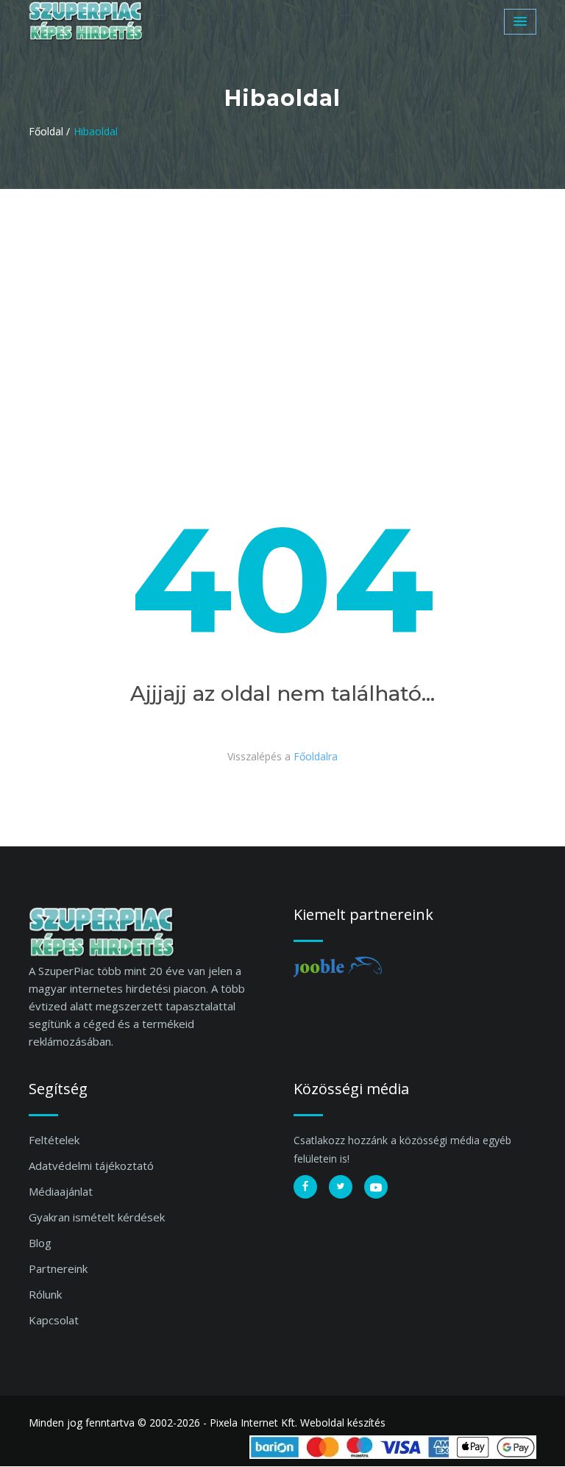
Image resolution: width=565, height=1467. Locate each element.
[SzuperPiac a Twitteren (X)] (340, 1187)
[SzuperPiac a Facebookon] (305, 1187)
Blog (40, 1242)
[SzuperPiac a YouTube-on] (376, 1187)
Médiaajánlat (61, 1191)
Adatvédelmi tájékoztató (91, 1165)
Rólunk (45, 1294)
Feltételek (54, 1139)
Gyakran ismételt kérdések (97, 1217)
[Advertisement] (282, 299)
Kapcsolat (54, 1320)
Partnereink (58, 1268)
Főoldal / (49, 131)
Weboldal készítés (342, 1422)
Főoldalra (316, 756)
